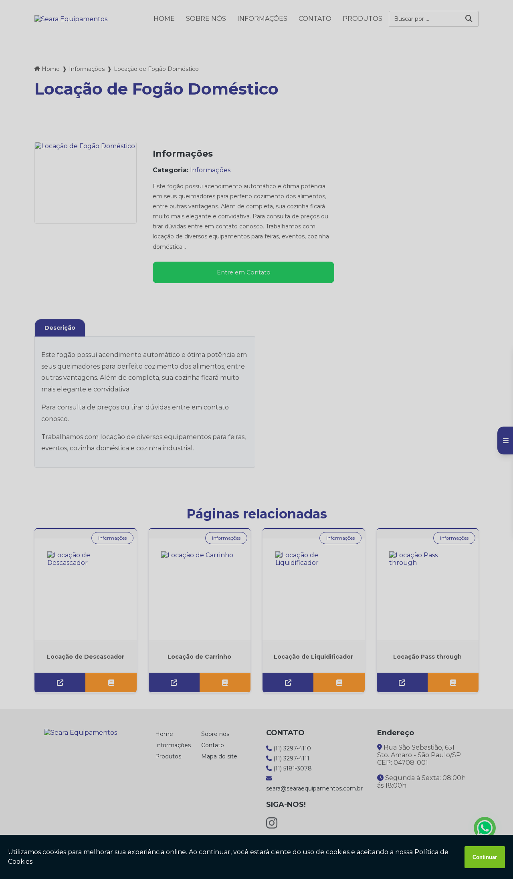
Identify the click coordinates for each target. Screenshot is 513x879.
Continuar (485, 857)
